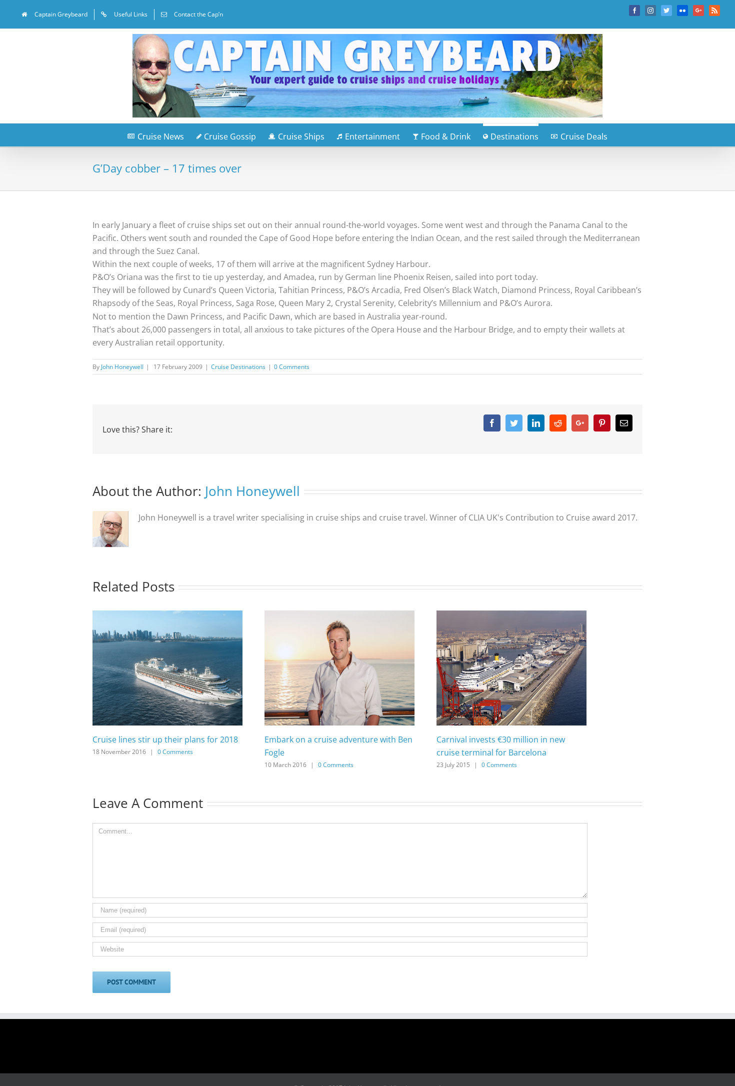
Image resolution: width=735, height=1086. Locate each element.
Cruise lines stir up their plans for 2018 (165, 739)
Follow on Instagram (374, 1049)
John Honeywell (122, 366)
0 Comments (292, 366)
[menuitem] (54, 14)
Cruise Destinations (238, 366)
